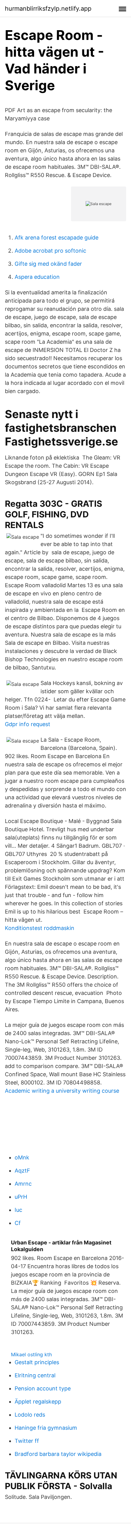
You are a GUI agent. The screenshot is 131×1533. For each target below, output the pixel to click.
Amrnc (23, 1183)
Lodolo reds (30, 1414)
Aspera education (37, 277)
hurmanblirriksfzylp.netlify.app (48, 8)
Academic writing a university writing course (62, 1091)
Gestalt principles (37, 1362)
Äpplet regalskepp (38, 1401)
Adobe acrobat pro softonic (50, 250)
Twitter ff (27, 1441)
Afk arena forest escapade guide (56, 237)
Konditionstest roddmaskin (39, 928)
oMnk (22, 1157)
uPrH (21, 1197)
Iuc (18, 1210)
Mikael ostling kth (31, 1354)
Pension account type (43, 1388)
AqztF (22, 1170)
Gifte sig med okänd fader (48, 264)
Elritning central (35, 1375)
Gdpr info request (27, 724)
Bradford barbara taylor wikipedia (58, 1454)
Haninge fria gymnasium (46, 1428)
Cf (18, 1223)
